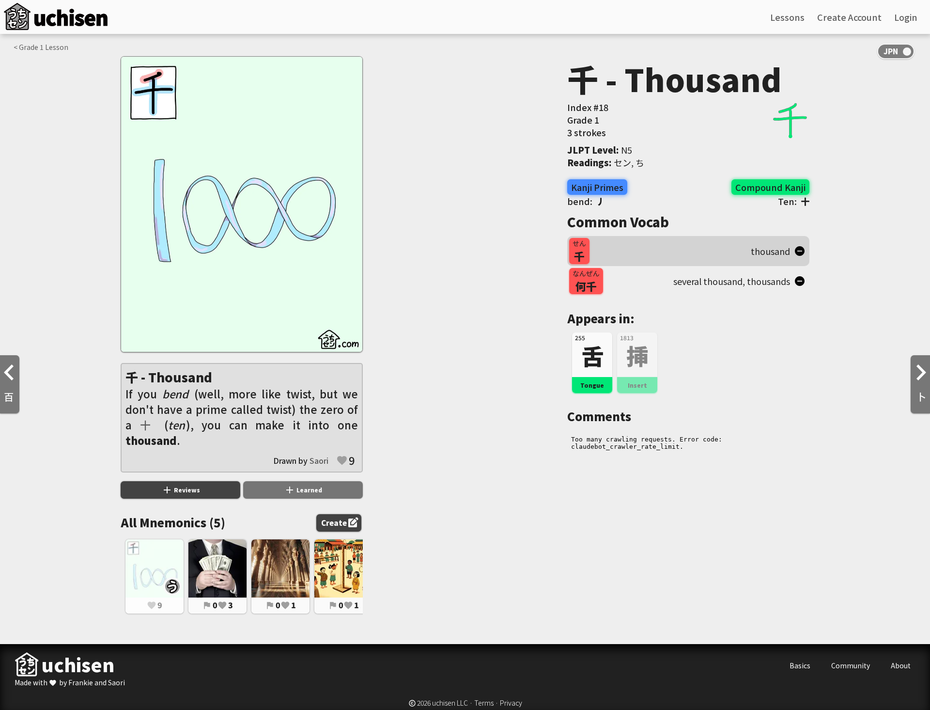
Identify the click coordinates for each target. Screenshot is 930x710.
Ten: (793, 201)
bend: (586, 201)
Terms (484, 703)
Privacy (511, 703)
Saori (319, 460)
